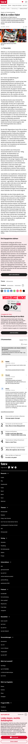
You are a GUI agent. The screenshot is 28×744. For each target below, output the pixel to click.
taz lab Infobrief (5, 631)
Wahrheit (3, 501)
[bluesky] (12, 468)
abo (2, 566)
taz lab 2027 (4, 655)
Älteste (25, 339)
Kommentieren (10, 285)
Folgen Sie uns (4, 467)
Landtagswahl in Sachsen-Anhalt (9, 525)
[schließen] (25, 714)
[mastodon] (9, 468)
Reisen (2, 686)
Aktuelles (3, 542)
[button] (26, 2)
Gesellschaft (4, 484)
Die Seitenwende (5, 549)
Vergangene (4, 651)
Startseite (3, 8)
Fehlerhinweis (18, 285)
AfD (2, 528)
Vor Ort (3, 645)
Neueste (21, 339)
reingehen (3, 610)
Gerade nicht (20, 714)
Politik (8, 8)
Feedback (3, 707)
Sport (2, 491)
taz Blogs (3, 665)
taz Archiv (3, 675)
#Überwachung (9, 281)
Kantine (3, 689)
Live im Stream (4, 648)
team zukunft (4, 621)
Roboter (3, 515)
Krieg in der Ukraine (6, 518)
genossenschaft (5, 569)
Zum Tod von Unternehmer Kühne (9, 521)
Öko (2, 481)
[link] (4, 5)
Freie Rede (3, 607)
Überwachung (14, 8)
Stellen (2, 552)
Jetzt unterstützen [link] (14, 274)
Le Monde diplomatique (7, 672)
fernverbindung (5, 597)
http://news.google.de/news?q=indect (15, 370)
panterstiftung (4, 580)
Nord (2, 498)
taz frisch (3, 624)
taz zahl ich (3, 573)
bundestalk (3, 593)
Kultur (2, 487)
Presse (2, 556)
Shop (2, 693)
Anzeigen (3, 696)
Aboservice (4, 710)
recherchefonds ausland (7, 576)
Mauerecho (4, 603)
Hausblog (3, 545)
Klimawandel (4, 511)
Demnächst (4, 641)
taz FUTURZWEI (5, 669)
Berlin (2, 494)
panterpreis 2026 (5, 583)
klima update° (4, 600)
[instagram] (15, 468)
